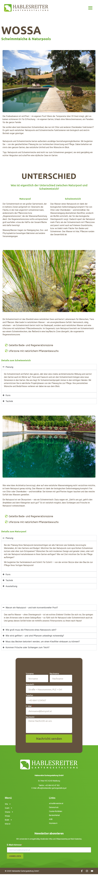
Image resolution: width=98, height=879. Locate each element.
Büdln (7, 820)
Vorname (30, 674)
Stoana (7, 812)
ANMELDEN (15, 856)
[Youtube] (92, 871)
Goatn (7, 808)
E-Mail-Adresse (14, 845)
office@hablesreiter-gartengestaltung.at (51, 788)
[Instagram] (87, 871)
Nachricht (30, 717)
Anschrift (30, 685)
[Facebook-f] (82, 871)
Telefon (29, 695)
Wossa (7, 816)
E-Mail (29, 706)
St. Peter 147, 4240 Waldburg (49, 781)
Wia (6, 804)
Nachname (54, 674)
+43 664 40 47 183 (52, 785)
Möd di (7, 824)
